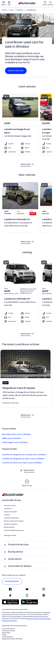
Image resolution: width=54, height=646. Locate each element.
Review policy (9, 527)
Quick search (15, 559)
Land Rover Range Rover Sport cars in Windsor (23, 459)
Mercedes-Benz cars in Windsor (16, 434)
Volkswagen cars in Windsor (15, 443)
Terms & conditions (11, 524)
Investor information (11, 518)
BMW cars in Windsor (11, 438)
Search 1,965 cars (16, 71)
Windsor (20, 10)
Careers (7, 515)
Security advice (10, 505)
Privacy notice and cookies (14, 521)
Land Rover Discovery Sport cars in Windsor (22, 463)
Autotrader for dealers (20, 566)
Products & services (18, 545)
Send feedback (12, 581)
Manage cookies (10, 535)
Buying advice (15, 552)
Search (50, 5)
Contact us (8, 508)
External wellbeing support (14, 530)
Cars (12, 10)
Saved (45, 5)
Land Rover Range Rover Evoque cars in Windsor (24, 455)
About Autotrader (10, 512)
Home (4, 10)
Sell (9, 5)
